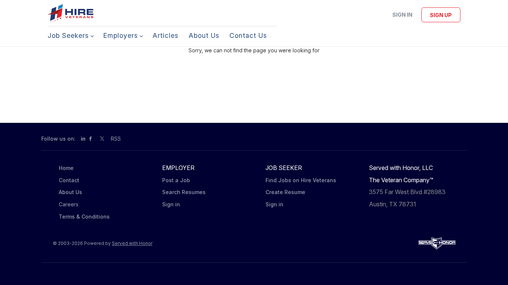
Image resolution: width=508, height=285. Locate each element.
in (83, 138)
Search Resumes (184, 192)
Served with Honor (132, 243)
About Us (70, 192)
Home (66, 168)
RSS (116, 138)
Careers (68, 204)
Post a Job (176, 180)
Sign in (402, 15)
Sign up (441, 15)
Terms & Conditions (84, 216)
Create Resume (285, 192)
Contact (69, 180)
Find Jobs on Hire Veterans (301, 180)
